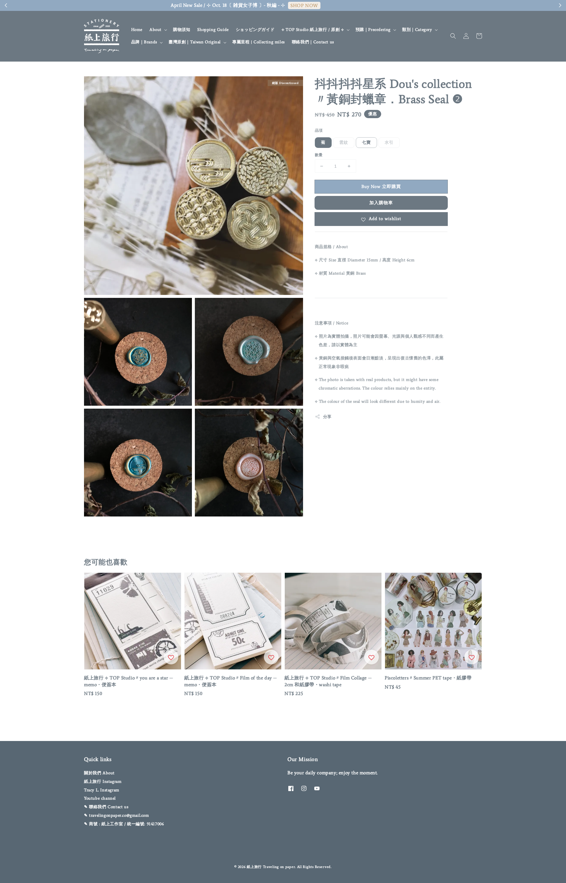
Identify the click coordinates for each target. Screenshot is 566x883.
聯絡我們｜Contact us (313, 41)
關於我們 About (99, 772)
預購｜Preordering (373, 29)
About (155, 29)
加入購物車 (381, 202)
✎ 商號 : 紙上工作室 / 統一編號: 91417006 (124, 823)
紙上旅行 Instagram (102, 781)
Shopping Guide (212, 29)
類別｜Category (417, 29)
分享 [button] (327, 416)
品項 (319, 130)
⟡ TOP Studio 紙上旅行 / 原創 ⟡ (313, 29)
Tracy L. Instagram (101, 790)
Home (136, 29)
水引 (389, 142)
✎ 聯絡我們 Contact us (106, 806)
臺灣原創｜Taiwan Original (195, 41)
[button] (453, 35)
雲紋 (343, 142)
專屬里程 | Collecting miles (258, 41)
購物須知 (181, 29)
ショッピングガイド (255, 29)
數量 (319, 155)
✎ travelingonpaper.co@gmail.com (116, 815)
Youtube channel (100, 798)
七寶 (366, 142)
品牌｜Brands (144, 41)
